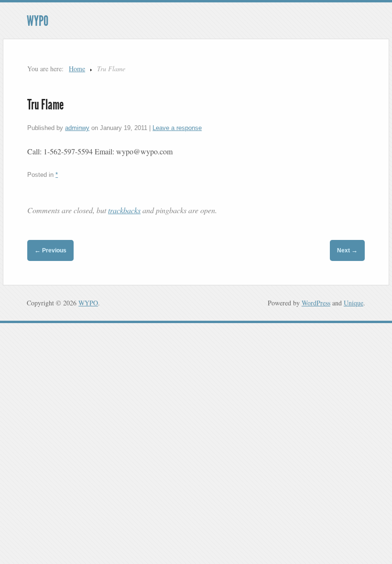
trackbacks (124, 210)
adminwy (77, 127)
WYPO (37, 21)
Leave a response (177, 127)
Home (77, 68)
